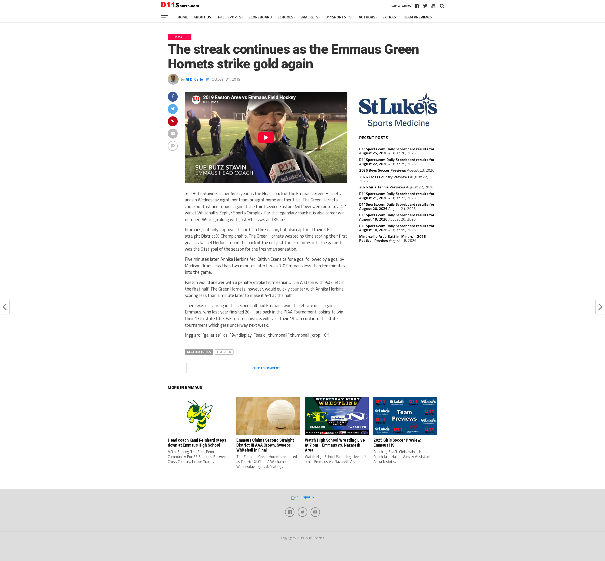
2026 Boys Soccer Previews (382, 170)
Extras (389, 17)
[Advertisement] (398, 281)
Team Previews (417, 17)
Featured (224, 351)
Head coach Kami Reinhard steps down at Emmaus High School (197, 442)
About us (202, 17)
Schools (285, 17)
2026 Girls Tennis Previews (382, 187)
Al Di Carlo (194, 79)
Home (183, 17)
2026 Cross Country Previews (384, 177)
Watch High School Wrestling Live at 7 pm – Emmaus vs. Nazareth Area (335, 445)
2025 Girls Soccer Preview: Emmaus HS (397, 442)
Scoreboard (260, 17)
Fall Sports (229, 17)
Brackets (309, 17)
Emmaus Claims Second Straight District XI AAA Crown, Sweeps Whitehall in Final (265, 445)
